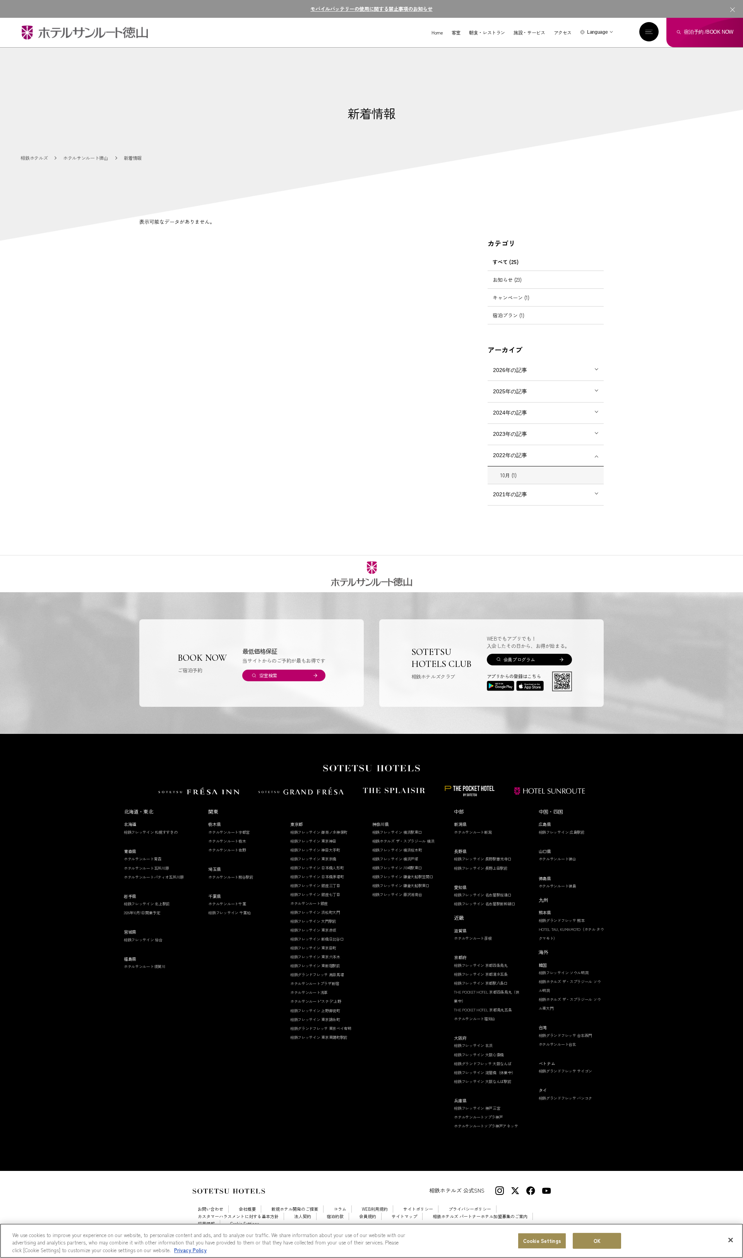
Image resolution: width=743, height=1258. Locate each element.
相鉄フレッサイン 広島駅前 (562, 832)
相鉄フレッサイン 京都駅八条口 (481, 983)
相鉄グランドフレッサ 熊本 (562, 920)
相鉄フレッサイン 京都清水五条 (481, 974)
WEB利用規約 (375, 1209)
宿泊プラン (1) (508, 315)
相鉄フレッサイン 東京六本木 (315, 957)
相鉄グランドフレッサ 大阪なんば (482, 1063)
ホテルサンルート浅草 (309, 992)
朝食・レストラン (487, 32)
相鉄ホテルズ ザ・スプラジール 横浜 (403, 841)
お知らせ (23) (507, 279)
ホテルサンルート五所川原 (146, 868)
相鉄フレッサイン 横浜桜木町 (397, 850)
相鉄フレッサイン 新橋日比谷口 (317, 939)
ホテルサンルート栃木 (227, 841)
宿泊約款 (335, 1216)
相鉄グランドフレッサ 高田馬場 (317, 974)
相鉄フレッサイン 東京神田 (313, 841)
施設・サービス (529, 32)
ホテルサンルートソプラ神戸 (478, 1117)
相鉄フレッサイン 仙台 (143, 940)
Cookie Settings (542, 1240)
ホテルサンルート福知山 (474, 1018)
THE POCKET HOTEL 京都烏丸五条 (483, 1010)
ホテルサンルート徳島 (557, 886)
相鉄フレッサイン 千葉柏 (229, 912)
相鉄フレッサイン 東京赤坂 (313, 930)
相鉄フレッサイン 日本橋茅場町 (317, 876)
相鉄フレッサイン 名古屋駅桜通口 (482, 895)
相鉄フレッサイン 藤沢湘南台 (397, 894)
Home (437, 32)
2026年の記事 (510, 370)
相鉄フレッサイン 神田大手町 (315, 850)
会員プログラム (519, 659)
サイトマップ (404, 1216)
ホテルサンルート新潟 (472, 832)
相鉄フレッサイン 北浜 (473, 1045)
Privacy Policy (190, 1250)
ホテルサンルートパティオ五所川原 (154, 877)
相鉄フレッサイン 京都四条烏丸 (481, 965)
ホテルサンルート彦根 (472, 938)
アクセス (563, 32)
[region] (371, 1241)
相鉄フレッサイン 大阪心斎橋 (479, 1054)
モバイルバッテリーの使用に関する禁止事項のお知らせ (371, 8)
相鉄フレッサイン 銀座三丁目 (315, 885)
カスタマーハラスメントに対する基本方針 (238, 1216)
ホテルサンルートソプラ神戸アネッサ (486, 1126)
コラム (340, 1209)
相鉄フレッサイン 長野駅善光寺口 (482, 859)
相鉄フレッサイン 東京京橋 (313, 859)
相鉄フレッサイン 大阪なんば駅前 (482, 1081)
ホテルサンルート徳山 (557, 859)
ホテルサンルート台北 (557, 1044)
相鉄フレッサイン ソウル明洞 (564, 972)
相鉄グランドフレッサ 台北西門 (565, 1035)
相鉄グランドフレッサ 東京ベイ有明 (320, 1028)
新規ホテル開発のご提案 (294, 1209)
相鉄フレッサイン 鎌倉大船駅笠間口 (402, 876)
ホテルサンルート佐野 (227, 850)
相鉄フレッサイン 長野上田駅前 (481, 868)
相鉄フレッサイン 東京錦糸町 (315, 1019)
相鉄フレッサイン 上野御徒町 (315, 1010)
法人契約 (302, 1216)
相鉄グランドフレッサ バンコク (565, 1098)
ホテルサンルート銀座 (309, 903)
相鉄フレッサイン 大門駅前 (313, 921)
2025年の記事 (510, 391)
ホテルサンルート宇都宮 (229, 832)
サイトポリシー (418, 1209)
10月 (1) (508, 475)
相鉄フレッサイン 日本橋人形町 (317, 868)
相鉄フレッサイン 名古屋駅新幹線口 (484, 904)
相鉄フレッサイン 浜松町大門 (315, 912)
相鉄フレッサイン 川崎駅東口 (397, 868)
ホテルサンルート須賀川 (144, 966)
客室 (456, 32)
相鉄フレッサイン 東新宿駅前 (315, 965)
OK (597, 1240)
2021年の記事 (510, 494)
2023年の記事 (510, 434)
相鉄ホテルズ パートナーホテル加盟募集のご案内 (480, 1216)
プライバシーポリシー (470, 1209)
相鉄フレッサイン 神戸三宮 (477, 1108)
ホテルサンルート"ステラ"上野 (315, 1001)
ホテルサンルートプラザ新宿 (314, 983)
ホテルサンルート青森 (142, 859)
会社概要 (247, 1209)
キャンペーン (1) (511, 297)
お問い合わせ (210, 1209)
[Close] (730, 1239)
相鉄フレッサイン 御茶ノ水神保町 (319, 832)
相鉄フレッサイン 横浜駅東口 (397, 832)
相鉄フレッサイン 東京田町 (313, 948)
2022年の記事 (510, 455)
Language (597, 32)
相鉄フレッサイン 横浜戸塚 (395, 859)
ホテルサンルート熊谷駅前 (230, 877)
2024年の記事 (510, 413)
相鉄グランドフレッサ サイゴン (565, 1071)
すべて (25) (506, 262)
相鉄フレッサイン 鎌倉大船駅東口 (401, 885)
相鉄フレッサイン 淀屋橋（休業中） (484, 1072)
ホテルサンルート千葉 (227, 904)
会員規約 (367, 1216)
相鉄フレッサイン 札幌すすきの (151, 832)
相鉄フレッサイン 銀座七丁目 (315, 894)
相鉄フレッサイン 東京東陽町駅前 (319, 1037)
